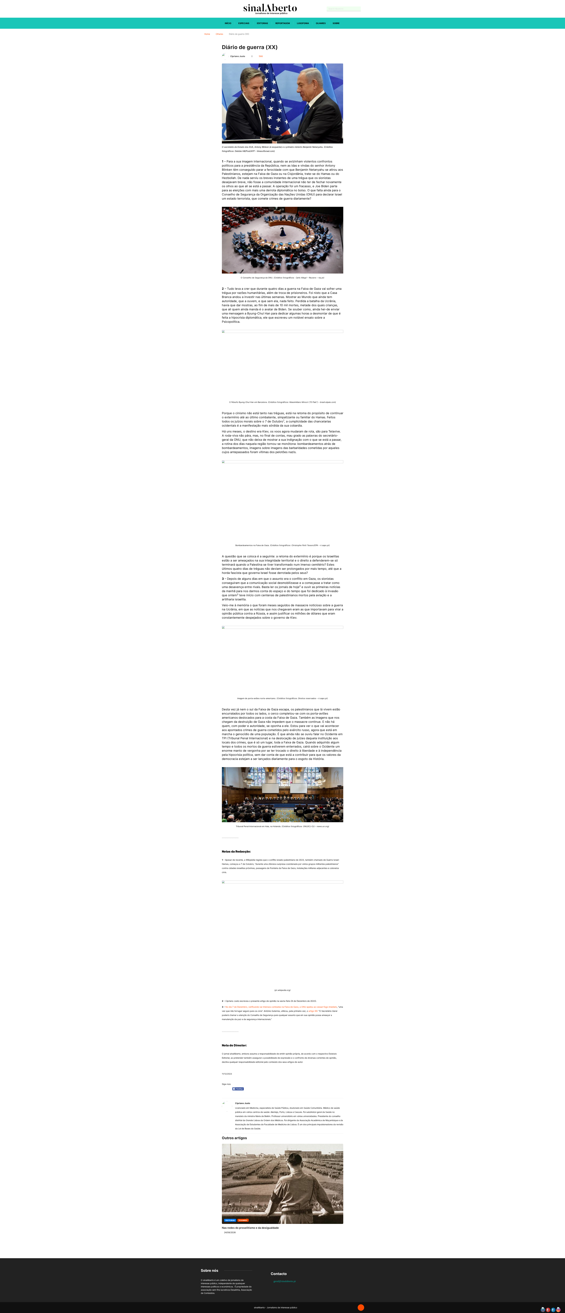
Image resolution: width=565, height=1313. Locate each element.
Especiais (243, 23)
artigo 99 (313, 1011)
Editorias (262, 23)
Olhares (321, 23)
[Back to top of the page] (361, 1308)
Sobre (336, 23)
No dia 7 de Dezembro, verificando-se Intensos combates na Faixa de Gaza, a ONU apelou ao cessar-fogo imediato (281, 1007)
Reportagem (282, 23)
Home (207, 34)
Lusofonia (303, 23)
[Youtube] (207, 9)
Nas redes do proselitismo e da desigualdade (250, 1227)
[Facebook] (201, 9)
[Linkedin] (217, 9)
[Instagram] (212, 9)
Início (228, 23)
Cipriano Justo (237, 56)
